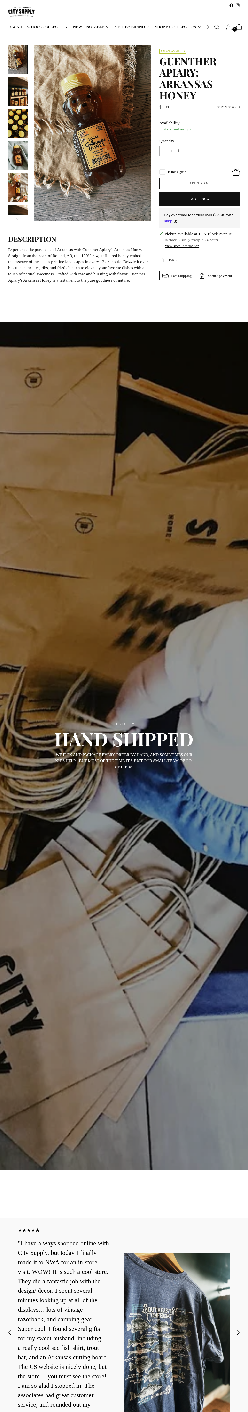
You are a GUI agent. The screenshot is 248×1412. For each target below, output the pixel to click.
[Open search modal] (217, 27)
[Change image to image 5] (18, 187)
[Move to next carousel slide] (236, 1201)
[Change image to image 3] (18, 123)
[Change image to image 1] (18, 59)
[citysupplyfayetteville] (21, 12)
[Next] (208, 27)
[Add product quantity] (164, 151)
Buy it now (199, 199)
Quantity (166, 141)
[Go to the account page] (227, 27)
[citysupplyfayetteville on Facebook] (231, 5)
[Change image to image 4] (18, 155)
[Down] (18, 218)
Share (171, 260)
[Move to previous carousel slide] (224, 1201)
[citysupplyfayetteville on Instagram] (237, 5)
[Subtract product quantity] (178, 151)
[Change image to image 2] (18, 91)
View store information (182, 246)
